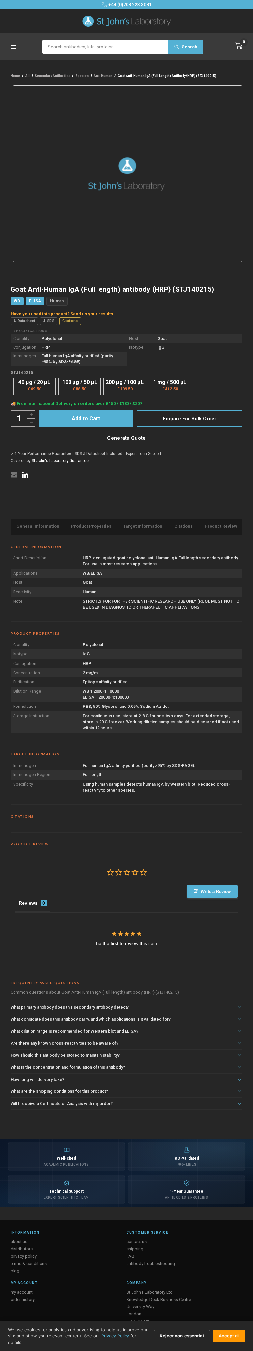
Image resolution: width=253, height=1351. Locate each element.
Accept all (229, 1335)
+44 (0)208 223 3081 (130, 4)
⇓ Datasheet (24, 321)
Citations (70, 321)
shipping (134, 1248)
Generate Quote (126, 438)
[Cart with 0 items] (238, 45)
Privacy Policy (115, 1335)
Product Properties (91, 526)
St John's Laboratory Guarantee (60, 460)
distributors (22, 1248)
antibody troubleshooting (150, 1263)
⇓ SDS (48, 321)
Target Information (142, 526)
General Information (37, 526)
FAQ (130, 1256)
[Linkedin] (25, 474)
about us (19, 1241)
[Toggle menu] (14, 49)
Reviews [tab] (28, 903)
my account (22, 1292)
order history (23, 1299)
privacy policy (24, 1256)
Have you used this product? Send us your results (62, 313)
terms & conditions (29, 1263)
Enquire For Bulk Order (189, 419)
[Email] (14, 474)
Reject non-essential (182, 1335)
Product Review (221, 526)
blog (15, 1270)
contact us (136, 1241)
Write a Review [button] (216, 891)
